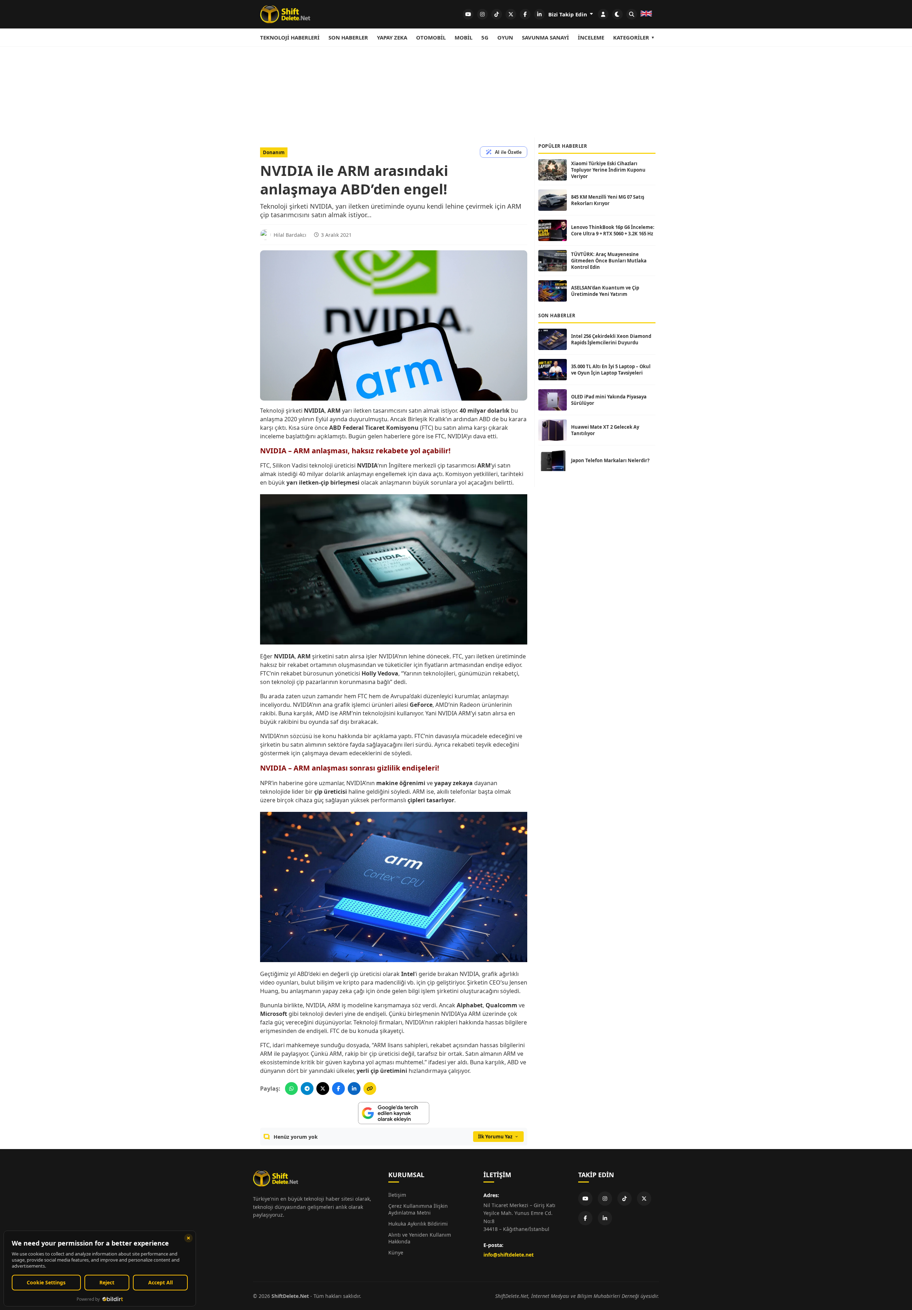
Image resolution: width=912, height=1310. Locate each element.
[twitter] (511, 14)
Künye (395, 1252)
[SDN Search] (631, 14)
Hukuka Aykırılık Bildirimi (418, 1223)
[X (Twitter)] (644, 1198)
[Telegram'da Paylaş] (307, 1088)
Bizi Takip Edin (568, 14)
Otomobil (431, 37)
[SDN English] (646, 14)
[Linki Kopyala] (369, 1088)
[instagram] (482, 14)
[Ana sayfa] (285, 14)
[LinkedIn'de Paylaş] (354, 1088)
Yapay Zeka (392, 37)
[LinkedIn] (605, 1218)
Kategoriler (631, 37)
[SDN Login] (603, 14)
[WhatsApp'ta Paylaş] (291, 1088)
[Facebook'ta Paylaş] (338, 1088)
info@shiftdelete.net (508, 1254)
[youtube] (468, 14)
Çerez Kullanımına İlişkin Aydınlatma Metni (418, 1209)
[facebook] (525, 14)
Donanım (274, 152)
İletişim (397, 1194)
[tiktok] (496, 14)
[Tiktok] (624, 1198)
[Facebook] (585, 1218)
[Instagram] (605, 1198)
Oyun (505, 37)
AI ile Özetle (508, 152)
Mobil (463, 37)
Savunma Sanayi (545, 37)
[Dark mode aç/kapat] (617, 14)
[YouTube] (585, 1198)
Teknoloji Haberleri (290, 37)
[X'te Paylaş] (322, 1088)
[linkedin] (539, 14)
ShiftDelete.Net (290, 1296)
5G (484, 37)
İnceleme (591, 37)
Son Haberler (348, 37)
